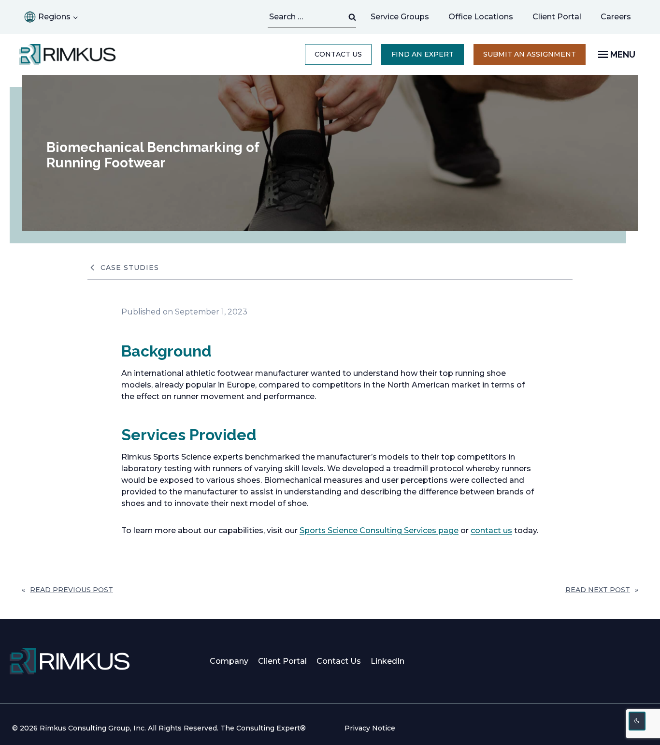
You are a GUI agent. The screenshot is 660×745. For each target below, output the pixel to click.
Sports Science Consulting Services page (379, 530)
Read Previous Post (71, 589)
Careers (621, 19)
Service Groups (400, 16)
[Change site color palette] (637, 721)
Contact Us (338, 54)
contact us (491, 530)
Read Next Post (597, 589)
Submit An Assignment (534, 57)
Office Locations (480, 16)
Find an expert (422, 54)
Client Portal (556, 16)
